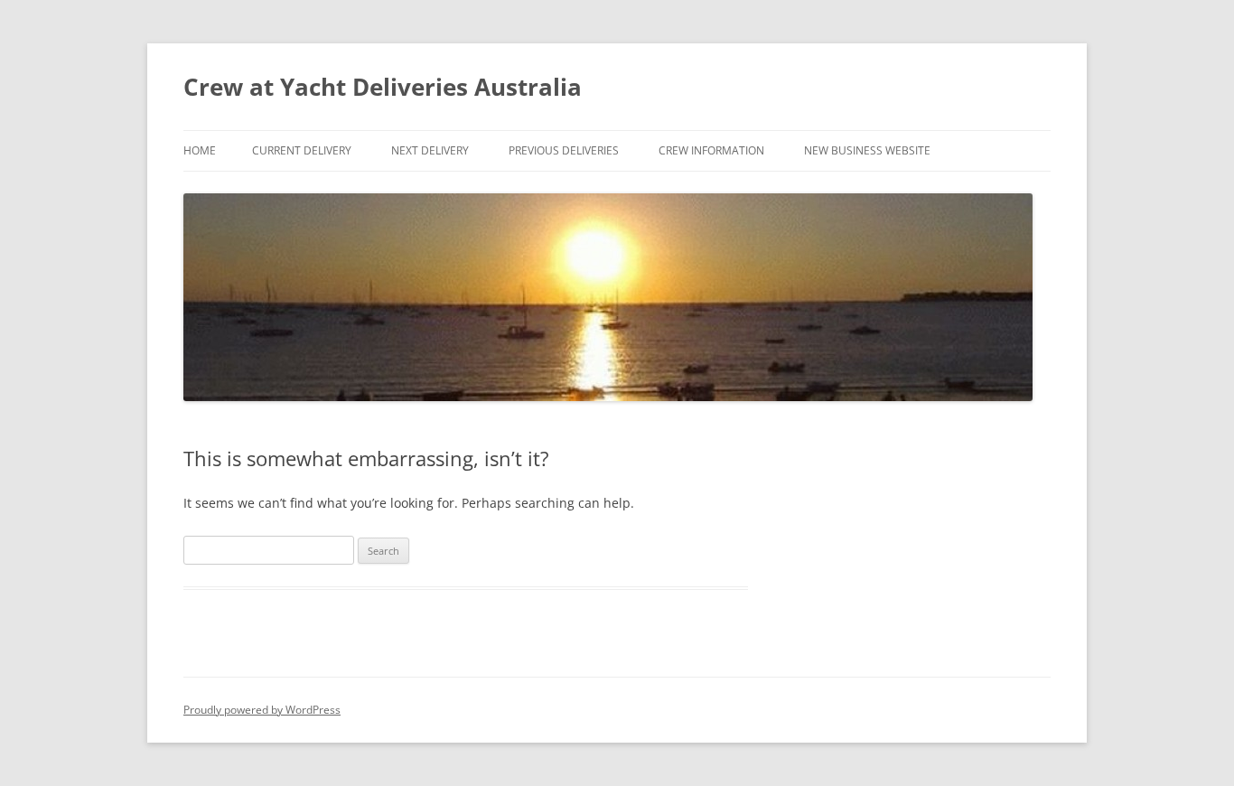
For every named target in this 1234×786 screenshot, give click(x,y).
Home (199, 150)
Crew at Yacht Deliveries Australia (382, 86)
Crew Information (711, 150)
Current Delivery (301, 150)
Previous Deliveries (564, 150)
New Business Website (867, 150)
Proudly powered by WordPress (262, 709)
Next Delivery (430, 150)
